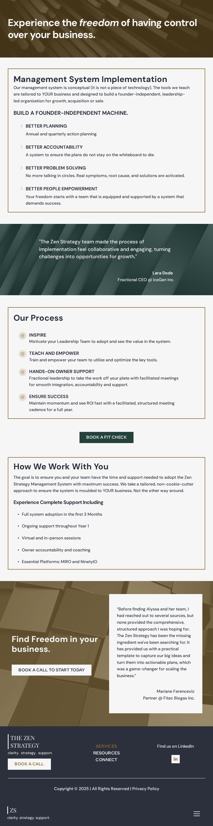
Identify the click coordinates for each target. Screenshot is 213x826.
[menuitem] (106, 746)
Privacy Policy (145, 788)
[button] (197, 813)
